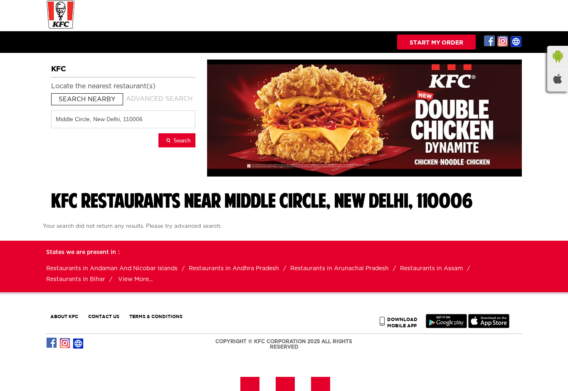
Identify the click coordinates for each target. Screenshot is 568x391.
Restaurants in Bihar (75, 279)
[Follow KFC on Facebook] (490, 41)
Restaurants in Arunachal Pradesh (339, 268)
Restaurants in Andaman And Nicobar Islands (112, 268)
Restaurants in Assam (431, 268)
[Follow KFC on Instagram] (503, 41)
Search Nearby (87, 99)
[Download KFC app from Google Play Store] (446, 326)
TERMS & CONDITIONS (156, 316)
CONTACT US (103, 316)
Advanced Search (159, 99)
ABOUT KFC (64, 316)
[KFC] (60, 27)
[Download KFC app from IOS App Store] (488, 326)
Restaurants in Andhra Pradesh (234, 268)
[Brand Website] (516, 41)
